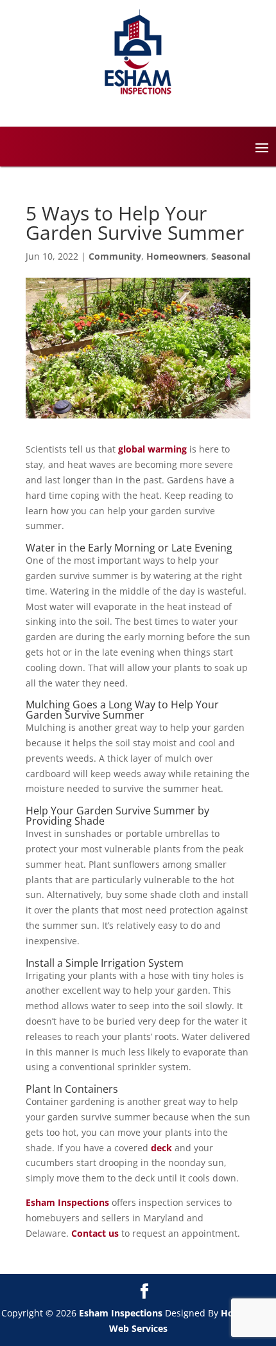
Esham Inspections (67, 1202)
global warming (152, 449)
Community (115, 256)
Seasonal (230, 256)
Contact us (95, 1233)
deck (161, 1148)
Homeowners (176, 256)
